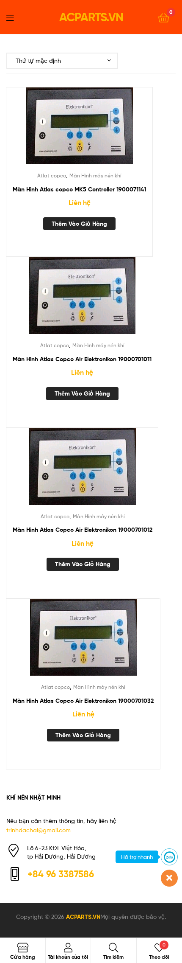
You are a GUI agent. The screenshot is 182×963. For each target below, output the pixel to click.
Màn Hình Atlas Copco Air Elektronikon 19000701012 (82, 529)
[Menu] (15, 17)
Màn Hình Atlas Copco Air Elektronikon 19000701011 (82, 359)
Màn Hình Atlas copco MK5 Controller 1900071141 (79, 189)
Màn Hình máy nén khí (95, 175)
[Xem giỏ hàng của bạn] (163, 17)
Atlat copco (51, 175)
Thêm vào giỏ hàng (79, 223)
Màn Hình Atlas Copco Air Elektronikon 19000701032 (83, 701)
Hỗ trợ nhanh (137, 857)
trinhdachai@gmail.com (38, 830)
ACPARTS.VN (91, 17)
